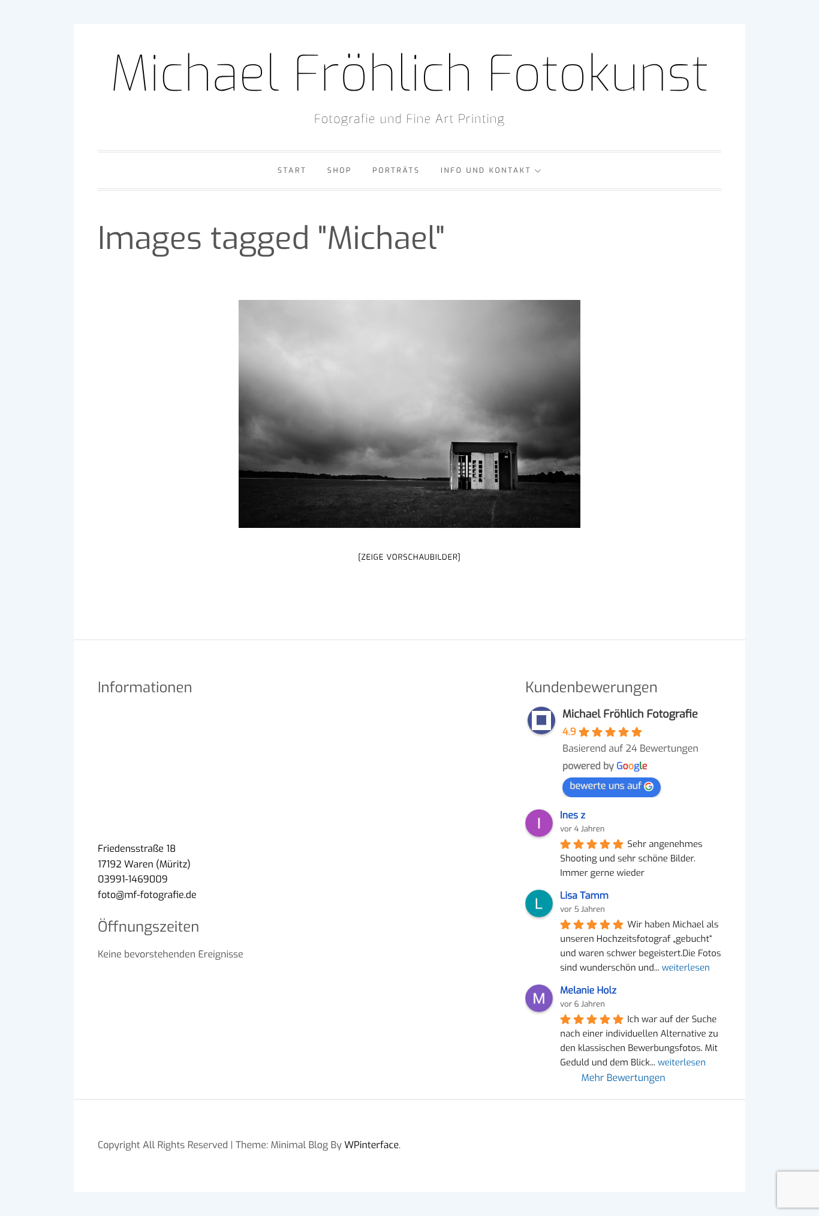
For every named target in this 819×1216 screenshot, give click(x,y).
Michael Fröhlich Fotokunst (409, 74)
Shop (339, 170)
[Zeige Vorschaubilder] (409, 558)
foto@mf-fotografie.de (147, 895)
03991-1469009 (133, 879)
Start (292, 170)
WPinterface (371, 1145)
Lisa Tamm (584, 896)
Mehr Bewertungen (624, 1078)
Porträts (396, 170)
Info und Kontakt (486, 170)
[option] (409, 414)
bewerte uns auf (606, 786)
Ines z (572, 815)
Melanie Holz (588, 990)
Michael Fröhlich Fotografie (630, 714)
